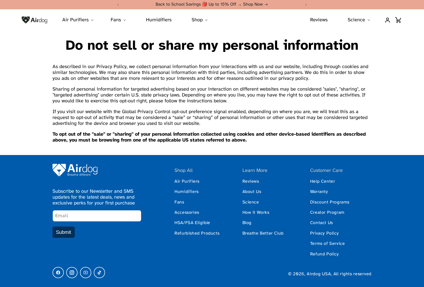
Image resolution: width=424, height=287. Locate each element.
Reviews (319, 20)
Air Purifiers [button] (75, 20)
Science (250, 202)
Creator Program (327, 212)
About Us (251, 192)
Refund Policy (324, 254)
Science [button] (356, 20)
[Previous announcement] (118, 4)
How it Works (255, 212)
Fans (179, 202)
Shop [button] (197, 20)
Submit (63, 232)
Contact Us (321, 223)
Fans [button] (116, 20)
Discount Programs (329, 202)
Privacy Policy (324, 233)
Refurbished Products (196, 233)
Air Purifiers (186, 181)
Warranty (319, 192)
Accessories (186, 212)
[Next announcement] (306, 4)
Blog (247, 223)
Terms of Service (327, 243)
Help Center (322, 181)
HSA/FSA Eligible (192, 223)
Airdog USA (319, 274)
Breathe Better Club (263, 233)
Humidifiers (159, 20)
